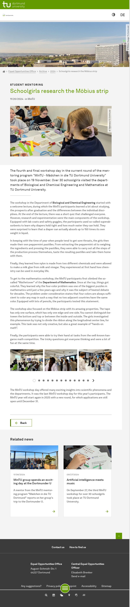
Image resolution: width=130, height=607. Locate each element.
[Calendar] (53, 595)
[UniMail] (84, 595)
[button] (21, 422)
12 (83, 380)
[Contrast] (113, 14)
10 (75, 380)
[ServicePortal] (76, 595)
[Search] (46, 595)
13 (88, 380)
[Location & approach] (69, 595)
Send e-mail (78, 576)
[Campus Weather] (61, 595)
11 (79, 380)
